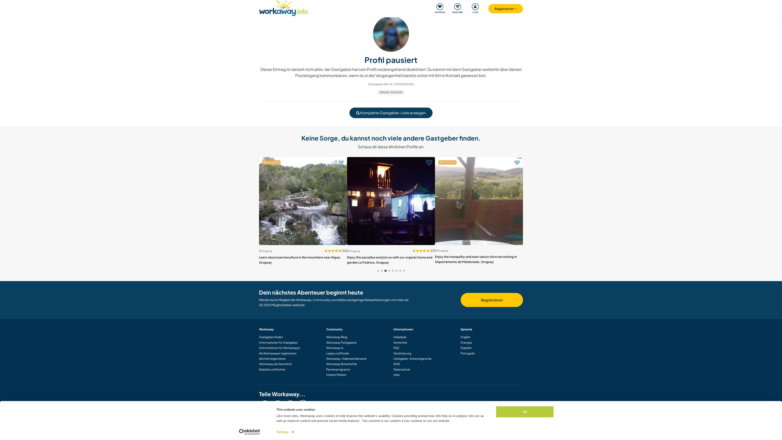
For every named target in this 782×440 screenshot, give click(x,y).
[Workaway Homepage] (283, 8)
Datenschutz (401, 369)
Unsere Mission (336, 374)
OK (525, 412)
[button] (378, 271)
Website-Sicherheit (391, 92)
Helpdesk (399, 337)
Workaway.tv (335, 348)
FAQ (396, 348)
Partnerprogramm (338, 369)
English (465, 337)
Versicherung (402, 353)
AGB (396, 364)
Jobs (396, 374)
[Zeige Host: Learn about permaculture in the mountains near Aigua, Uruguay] (303, 201)
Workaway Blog (336, 337)
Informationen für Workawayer (279, 348)
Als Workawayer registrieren (278, 353)
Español (466, 348)
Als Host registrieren (272, 358)
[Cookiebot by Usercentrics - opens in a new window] (249, 432)
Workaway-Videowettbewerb (346, 358)
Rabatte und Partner (272, 369)
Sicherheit (400, 342)
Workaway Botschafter (341, 364)
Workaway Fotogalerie (341, 342)
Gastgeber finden (271, 337)
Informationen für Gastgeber (278, 342)
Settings (283, 432)
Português (468, 353)
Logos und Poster (337, 353)
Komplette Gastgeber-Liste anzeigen (393, 112)
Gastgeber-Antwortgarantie (412, 358)
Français (466, 342)
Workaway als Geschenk (275, 364)
